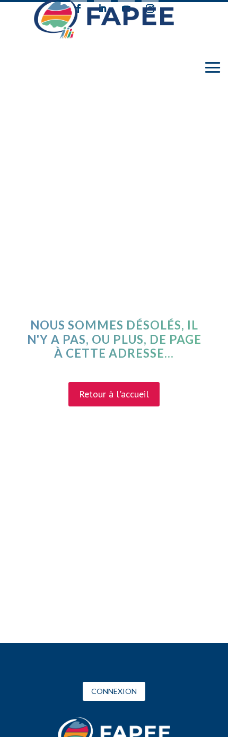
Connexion (114, 691)
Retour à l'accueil (114, 394)
